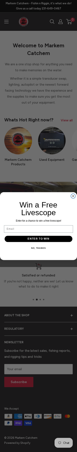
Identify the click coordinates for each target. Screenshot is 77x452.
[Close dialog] (73, 196)
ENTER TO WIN (38, 238)
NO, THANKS (38, 248)
